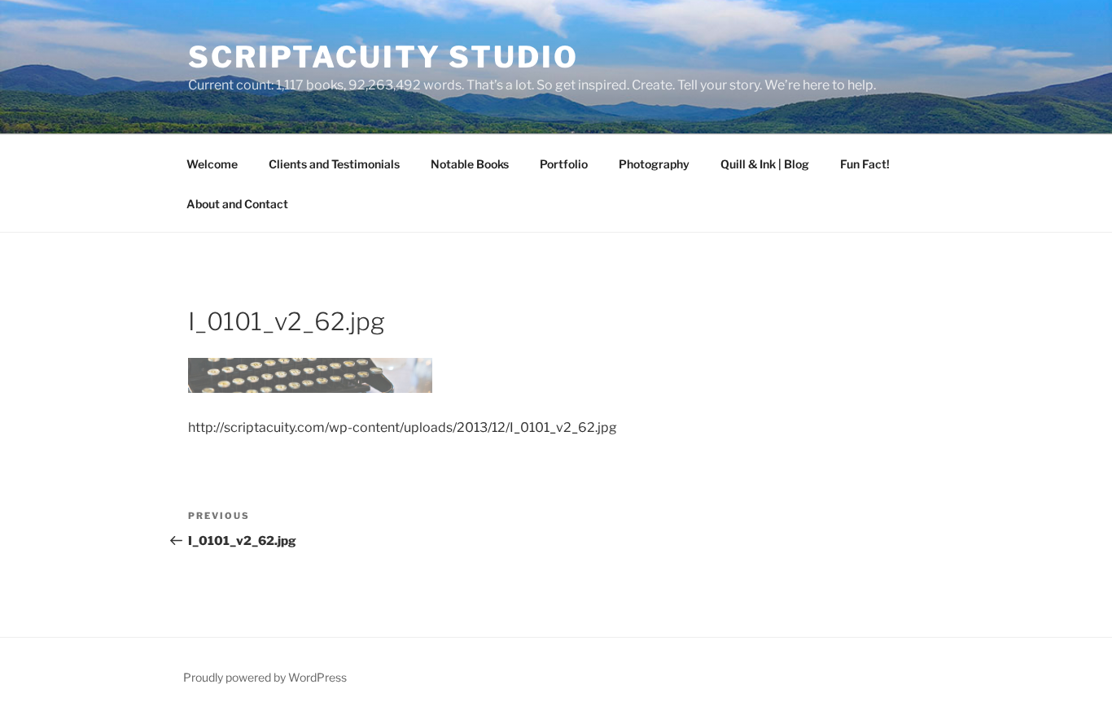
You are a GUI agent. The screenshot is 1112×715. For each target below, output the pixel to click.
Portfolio (564, 164)
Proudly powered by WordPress (265, 677)
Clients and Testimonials (334, 164)
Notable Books (470, 164)
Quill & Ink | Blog (764, 164)
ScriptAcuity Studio (383, 57)
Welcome (212, 164)
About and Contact (237, 204)
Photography (654, 164)
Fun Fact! (865, 164)
